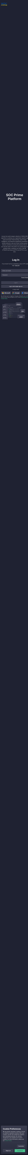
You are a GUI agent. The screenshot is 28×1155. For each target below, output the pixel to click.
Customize (21, 1146)
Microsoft (7, 293)
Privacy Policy (4, 298)
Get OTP (17, 265)
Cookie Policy (8, 1140)
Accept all (19, 1150)
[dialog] (14, 1140)
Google (17, 293)
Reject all (8, 1150)
